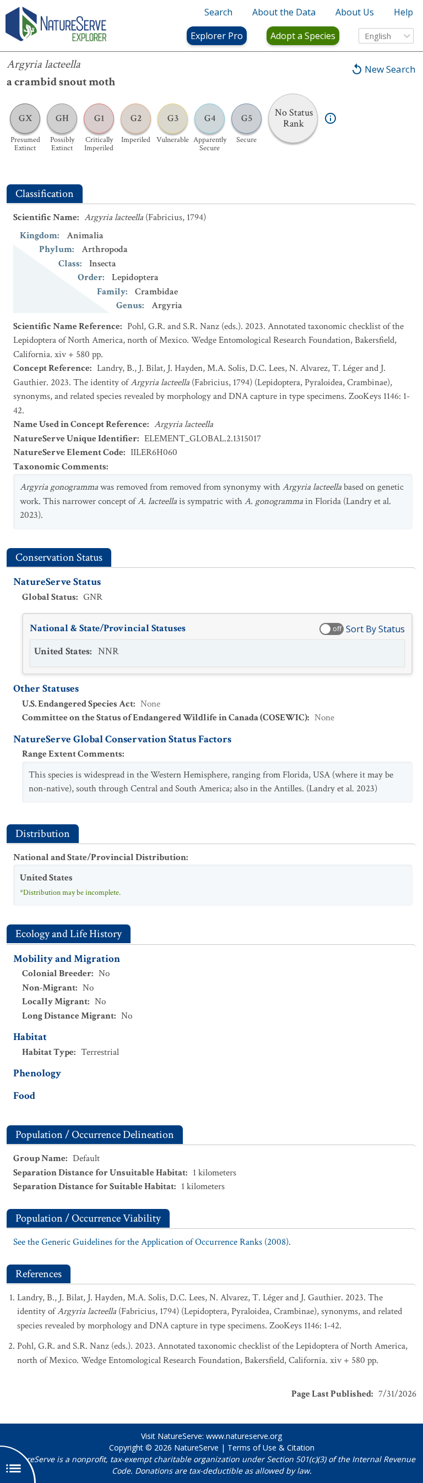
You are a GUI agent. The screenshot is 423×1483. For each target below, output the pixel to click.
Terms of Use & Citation (270, 1447)
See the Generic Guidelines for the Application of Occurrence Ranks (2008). (152, 1242)
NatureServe (196, 1447)
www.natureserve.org (244, 1436)
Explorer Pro (217, 36)
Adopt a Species (302, 36)
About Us (354, 12)
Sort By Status (375, 629)
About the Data (284, 12)
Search (218, 12)
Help (403, 12)
